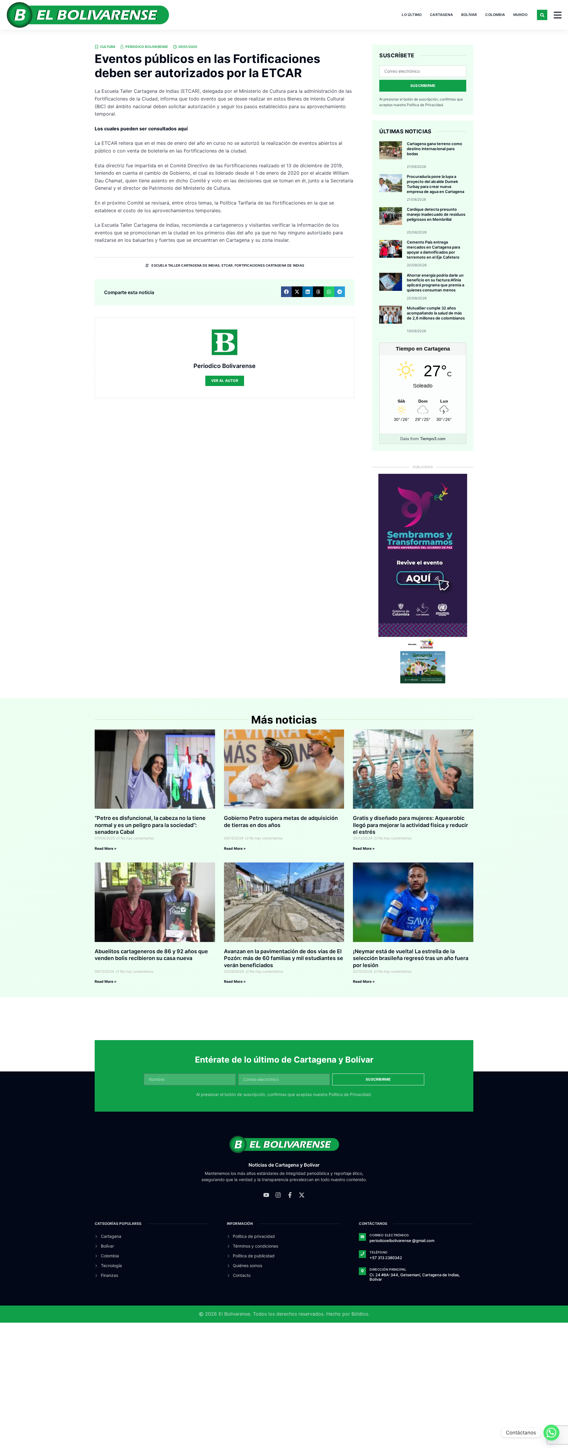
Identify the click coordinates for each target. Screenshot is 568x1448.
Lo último (412, 14)
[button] (542, 15)
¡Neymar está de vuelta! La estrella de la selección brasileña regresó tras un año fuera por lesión (410, 958)
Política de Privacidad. (425, 105)
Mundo (520, 14)
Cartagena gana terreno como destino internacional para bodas (434, 148)
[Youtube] (266, 1195)
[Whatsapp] (551, 1433)
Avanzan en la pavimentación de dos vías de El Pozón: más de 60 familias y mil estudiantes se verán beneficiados (283, 958)
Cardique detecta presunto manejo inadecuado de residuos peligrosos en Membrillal (436, 214)
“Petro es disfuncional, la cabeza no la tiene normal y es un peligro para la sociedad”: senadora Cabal (150, 825)
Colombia (495, 14)
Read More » (106, 848)
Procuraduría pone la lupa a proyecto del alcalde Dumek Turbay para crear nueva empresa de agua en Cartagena (435, 184)
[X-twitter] (302, 1195)
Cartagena (441, 14)
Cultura (107, 47)
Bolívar (469, 14)
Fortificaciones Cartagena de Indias (269, 265)
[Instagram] (278, 1195)
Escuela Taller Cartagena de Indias (185, 265)
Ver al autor (224, 380)
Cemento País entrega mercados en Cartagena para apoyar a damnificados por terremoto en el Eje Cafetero (433, 250)
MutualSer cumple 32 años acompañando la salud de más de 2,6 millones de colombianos (436, 313)
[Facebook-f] (290, 1195)
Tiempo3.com (433, 438)
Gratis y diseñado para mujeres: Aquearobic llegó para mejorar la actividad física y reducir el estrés (410, 825)
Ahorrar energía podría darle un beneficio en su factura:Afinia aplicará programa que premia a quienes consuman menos (435, 283)
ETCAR (227, 265)
